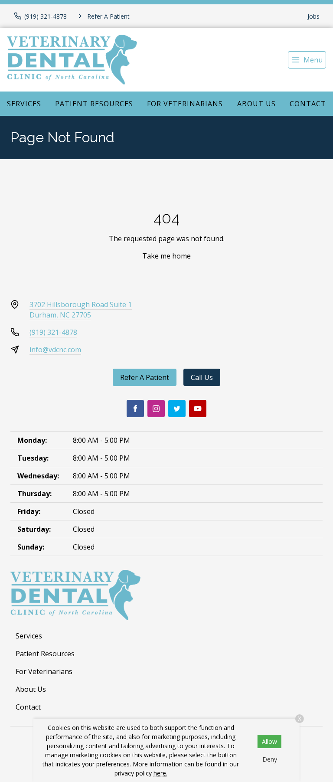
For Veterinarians (185, 103)
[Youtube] (197, 408)
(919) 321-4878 (53, 332)
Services (24, 103)
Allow (269, 741)
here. (160, 773)
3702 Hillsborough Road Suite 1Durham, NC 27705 (80, 310)
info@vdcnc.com (55, 349)
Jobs (313, 16)
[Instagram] (156, 408)
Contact (308, 103)
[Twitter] (177, 408)
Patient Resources (94, 103)
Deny (269, 759)
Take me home (166, 256)
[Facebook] (135, 408)
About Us (256, 103)
